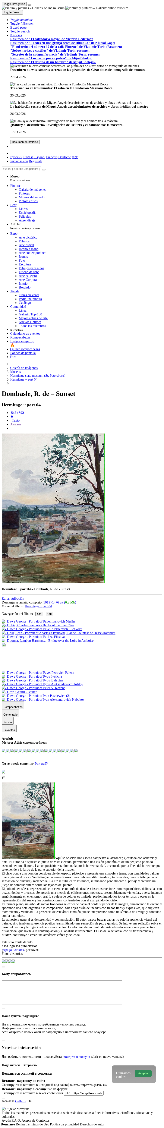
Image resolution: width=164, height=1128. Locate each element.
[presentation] (86, 428)
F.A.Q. (17, 1120)
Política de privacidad (65, 1124)
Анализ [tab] (15, 424)
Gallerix (20, 1101)
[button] (21, 20)
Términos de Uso (38, 1124)
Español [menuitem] (39, 157)
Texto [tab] (15, 420)
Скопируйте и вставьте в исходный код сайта (35, 1085)
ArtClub (25, 226)
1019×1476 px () (59, 602)
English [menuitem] (28, 157)
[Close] (43, 169)
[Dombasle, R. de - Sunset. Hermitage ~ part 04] (53, 582)
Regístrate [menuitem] (35, 161)
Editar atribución (13, 598)
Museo (20, 178)
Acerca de (29, 1120)
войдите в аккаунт (76, 1057)
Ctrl (39, 613)
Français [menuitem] (51, 157)
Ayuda (7, 1120)
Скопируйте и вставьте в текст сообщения (32, 1093)
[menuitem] (75, 157)
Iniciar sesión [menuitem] (19, 161)
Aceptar (143, 1073)
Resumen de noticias (25, 142)
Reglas (21, 1124)
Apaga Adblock (13, 950)
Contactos (43, 1120)
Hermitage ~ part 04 (38, 606)
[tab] (17, 413)
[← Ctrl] (48, 640)
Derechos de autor (92, 1124)
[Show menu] (29, 5)
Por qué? (41, 763)
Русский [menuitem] (16, 157)
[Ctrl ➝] (38, 672)
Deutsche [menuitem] (64, 157)
